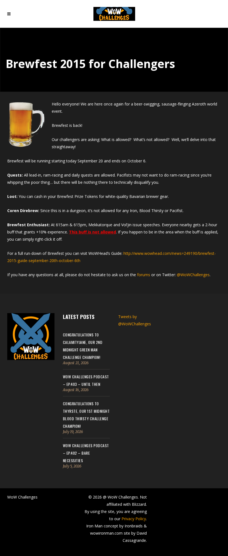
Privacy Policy (134, 518)
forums (143, 274)
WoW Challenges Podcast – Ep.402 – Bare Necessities (86, 452)
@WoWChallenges (193, 274)
